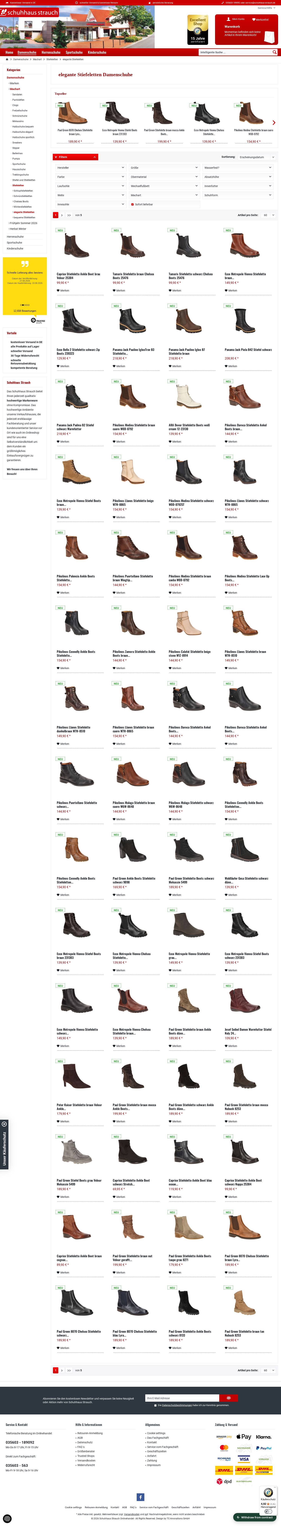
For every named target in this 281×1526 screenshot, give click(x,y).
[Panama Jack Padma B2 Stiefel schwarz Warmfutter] (80, 396)
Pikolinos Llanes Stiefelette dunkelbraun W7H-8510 (73, 729)
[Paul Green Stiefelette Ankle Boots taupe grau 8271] (192, 1227)
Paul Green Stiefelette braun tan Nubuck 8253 (244, 1333)
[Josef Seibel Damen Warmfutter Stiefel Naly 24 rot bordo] (248, 1001)
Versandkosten (86, 1460)
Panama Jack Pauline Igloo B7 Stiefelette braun (187, 351)
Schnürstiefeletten (22, 196)
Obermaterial (138, 176)
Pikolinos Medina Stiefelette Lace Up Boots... (247, 578)
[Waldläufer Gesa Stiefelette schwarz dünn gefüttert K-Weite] (248, 849)
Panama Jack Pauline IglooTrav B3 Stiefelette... (133, 351)
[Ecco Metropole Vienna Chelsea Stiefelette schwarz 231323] (209, 113)
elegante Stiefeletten (23, 212)
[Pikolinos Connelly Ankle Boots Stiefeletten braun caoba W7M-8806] (248, 774)
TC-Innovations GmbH (178, 1518)
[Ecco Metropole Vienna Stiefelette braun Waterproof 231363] (248, 245)
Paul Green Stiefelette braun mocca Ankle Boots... (164, 132)
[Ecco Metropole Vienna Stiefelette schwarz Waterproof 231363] (80, 1001)
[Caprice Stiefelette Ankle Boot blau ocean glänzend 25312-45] (192, 1151)
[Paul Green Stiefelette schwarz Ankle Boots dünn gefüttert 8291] (192, 1076)
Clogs (15, 105)
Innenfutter (211, 186)
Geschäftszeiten (156, 1451)
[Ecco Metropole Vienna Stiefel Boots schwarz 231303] (248, 925)
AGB (80, 1437)
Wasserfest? (212, 167)
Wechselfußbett (140, 186)
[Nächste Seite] (62, 215)
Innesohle (63, 204)
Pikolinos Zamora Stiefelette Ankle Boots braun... (134, 653)
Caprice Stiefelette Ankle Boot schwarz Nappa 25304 (243, 1182)
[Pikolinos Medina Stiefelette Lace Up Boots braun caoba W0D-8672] (248, 547)
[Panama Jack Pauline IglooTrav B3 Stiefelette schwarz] (136, 321)
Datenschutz (85, 1442)
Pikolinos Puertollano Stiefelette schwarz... (77, 804)
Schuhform (211, 195)
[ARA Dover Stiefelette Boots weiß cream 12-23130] (192, 396)
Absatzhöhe (212, 176)
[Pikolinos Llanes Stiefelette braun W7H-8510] (248, 623)
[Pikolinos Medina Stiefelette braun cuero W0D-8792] (253, 113)
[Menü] (275, 1488)
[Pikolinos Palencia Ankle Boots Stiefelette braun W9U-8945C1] (80, 547)
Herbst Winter (17, 228)
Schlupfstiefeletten (23, 190)
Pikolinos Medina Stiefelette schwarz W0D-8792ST (191, 502)
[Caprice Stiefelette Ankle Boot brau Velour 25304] (80, 245)
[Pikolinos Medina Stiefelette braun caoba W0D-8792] (192, 547)
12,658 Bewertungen (25, 310)
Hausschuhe (18, 169)
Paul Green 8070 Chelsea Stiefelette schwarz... (79, 1333)
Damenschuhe (15, 77)
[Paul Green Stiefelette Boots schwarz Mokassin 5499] (192, 849)
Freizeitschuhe (19, 110)
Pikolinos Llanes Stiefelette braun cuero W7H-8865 (133, 729)
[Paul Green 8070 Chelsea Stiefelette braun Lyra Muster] (75, 113)
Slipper (15, 148)
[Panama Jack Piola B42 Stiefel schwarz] (248, 321)
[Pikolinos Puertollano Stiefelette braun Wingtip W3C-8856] (136, 547)
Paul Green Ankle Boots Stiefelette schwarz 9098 (134, 880)
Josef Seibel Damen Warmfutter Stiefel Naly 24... (248, 1031)
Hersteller (63, 167)
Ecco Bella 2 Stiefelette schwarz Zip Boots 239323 (78, 351)
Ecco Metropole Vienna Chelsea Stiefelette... (209, 132)
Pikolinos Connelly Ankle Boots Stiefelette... (76, 653)
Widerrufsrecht (86, 1465)
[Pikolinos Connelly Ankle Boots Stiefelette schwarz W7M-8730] (80, 623)
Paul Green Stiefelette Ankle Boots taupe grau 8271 (190, 1258)
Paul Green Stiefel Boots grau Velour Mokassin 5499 (79, 1182)
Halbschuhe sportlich (23, 137)
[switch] (268, 1511)
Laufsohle (63, 186)
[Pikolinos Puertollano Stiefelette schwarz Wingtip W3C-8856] (80, 774)
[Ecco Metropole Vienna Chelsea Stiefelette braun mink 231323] (136, 1001)
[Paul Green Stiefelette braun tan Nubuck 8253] (248, 1303)
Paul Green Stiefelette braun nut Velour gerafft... (132, 1258)
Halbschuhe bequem (23, 126)
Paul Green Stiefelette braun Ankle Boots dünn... (190, 1031)
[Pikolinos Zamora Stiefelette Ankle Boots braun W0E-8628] (136, 623)
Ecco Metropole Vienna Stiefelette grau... (189, 955)
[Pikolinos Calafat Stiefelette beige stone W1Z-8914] (192, 623)
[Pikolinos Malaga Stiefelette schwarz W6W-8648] (192, 774)
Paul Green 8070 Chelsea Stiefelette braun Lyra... (75, 132)
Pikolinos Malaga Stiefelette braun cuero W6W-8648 (134, 804)
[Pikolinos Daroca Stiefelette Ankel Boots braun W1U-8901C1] (248, 396)
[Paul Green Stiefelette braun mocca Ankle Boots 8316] (164, 113)
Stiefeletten (18, 185)
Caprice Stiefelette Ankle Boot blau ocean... (190, 1182)
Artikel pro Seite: (248, 215)
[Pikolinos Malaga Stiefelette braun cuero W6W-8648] (136, 774)
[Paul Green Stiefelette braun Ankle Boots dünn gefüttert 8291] (192, 1001)
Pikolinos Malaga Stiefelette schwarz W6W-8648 (191, 804)
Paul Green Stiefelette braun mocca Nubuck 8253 (246, 1107)
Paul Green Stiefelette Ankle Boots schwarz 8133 (190, 1333)
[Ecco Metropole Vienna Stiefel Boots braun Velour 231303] (80, 472)
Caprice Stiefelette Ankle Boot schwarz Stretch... (131, 1182)
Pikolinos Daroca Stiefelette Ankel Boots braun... (246, 427)
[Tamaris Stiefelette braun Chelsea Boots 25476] (136, 245)
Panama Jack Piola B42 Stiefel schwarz (248, 350)
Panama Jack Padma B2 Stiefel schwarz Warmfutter (75, 427)
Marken (14, 83)
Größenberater (86, 1451)
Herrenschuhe (15, 236)
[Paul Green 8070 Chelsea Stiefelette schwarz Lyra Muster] (80, 1303)
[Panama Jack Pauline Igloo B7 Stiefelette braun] (192, 321)
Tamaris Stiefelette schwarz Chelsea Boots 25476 (191, 276)
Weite (61, 195)
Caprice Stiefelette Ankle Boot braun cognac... (79, 1258)
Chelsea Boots (20, 201)
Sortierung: (228, 156)
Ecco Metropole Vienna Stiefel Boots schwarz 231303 (247, 955)
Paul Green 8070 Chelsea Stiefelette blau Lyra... (135, 1333)
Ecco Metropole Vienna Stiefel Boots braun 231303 (119, 132)
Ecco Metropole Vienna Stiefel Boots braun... (79, 502)
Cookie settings (156, 1433)
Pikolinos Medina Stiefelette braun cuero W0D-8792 (253, 132)
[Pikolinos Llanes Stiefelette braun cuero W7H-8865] (136, 698)
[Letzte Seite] (69, 215)
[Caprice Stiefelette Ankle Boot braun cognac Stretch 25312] (80, 1227)
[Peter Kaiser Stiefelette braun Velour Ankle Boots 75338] (80, 1076)
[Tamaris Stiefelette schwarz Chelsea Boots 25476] (192, 245)
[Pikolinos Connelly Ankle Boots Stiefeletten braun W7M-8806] (80, 849)
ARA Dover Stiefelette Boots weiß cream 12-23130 (189, 427)
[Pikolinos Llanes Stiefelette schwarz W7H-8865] (248, 472)
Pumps (16, 158)
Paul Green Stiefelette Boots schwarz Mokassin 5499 (191, 880)
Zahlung (152, 1460)
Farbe (61, 176)
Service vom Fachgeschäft (162, 1446)
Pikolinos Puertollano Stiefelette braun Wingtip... (133, 578)
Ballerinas (17, 153)
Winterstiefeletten (22, 207)
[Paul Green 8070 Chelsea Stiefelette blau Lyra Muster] (136, 1303)
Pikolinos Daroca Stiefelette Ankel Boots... (190, 729)
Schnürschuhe (19, 116)
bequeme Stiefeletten (24, 217)
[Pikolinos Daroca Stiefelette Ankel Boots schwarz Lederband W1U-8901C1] (192, 698)
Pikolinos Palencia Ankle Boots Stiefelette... (76, 578)
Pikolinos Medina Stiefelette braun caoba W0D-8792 (190, 578)
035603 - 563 (17, 1465)
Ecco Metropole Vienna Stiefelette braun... (245, 276)
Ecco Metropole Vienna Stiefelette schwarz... (77, 1031)
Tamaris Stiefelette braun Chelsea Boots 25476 (133, 276)
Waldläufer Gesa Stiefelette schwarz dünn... (246, 880)
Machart (14, 89)
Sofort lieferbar (144, 204)
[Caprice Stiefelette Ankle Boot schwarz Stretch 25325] (136, 1151)
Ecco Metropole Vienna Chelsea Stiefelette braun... (131, 1031)
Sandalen (17, 94)
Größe (134, 167)
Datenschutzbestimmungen (177, 1405)
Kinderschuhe (15, 248)
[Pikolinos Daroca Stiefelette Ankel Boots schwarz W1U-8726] (248, 698)
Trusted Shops (85, 1455)
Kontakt (152, 1442)
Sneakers (17, 142)
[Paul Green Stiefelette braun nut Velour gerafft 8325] (136, 1227)
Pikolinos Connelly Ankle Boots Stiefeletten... (244, 804)
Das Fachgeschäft (158, 1437)
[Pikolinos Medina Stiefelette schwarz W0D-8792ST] (192, 472)
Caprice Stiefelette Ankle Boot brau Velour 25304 (78, 276)
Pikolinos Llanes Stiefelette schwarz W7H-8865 (247, 502)
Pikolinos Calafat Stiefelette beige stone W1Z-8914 (189, 653)
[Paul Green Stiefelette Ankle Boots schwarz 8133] (192, 1303)
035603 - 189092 (20, 1442)
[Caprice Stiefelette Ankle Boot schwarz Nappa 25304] (248, 1151)
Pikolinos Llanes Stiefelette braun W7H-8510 (245, 653)
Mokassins (18, 121)
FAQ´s (80, 1446)
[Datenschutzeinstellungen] (7, 1518)
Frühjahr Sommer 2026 (23, 223)
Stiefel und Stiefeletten (23, 180)
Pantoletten (18, 100)
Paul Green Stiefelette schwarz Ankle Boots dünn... (191, 1107)
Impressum (154, 1465)
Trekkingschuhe (20, 174)
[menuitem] (265, 8)
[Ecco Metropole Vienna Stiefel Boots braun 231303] (119, 113)
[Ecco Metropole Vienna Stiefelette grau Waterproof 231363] (192, 925)
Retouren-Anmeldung (90, 1433)
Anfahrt (151, 1455)
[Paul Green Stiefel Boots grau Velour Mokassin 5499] (80, 1151)
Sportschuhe (18, 164)
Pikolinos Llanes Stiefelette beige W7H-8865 (133, 502)
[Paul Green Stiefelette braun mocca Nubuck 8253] (248, 1076)
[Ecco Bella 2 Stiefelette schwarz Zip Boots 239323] (80, 321)
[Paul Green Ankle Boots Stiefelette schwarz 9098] (136, 849)
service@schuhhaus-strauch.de (260, 3)
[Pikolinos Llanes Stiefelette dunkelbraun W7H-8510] (80, 698)
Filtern (62, 157)
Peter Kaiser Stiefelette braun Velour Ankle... (79, 1107)
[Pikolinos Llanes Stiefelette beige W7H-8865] (136, 472)
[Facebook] (140, 1497)
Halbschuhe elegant (22, 132)
